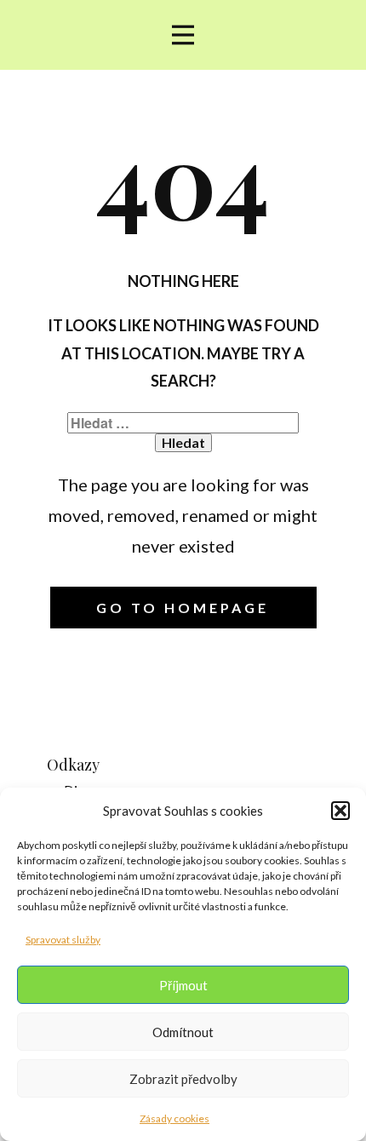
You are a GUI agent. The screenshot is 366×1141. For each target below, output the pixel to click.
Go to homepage (182, 607)
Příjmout (183, 985)
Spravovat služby (63, 939)
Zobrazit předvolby (183, 1079)
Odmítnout (183, 1032)
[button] (340, 810)
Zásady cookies (174, 1118)
